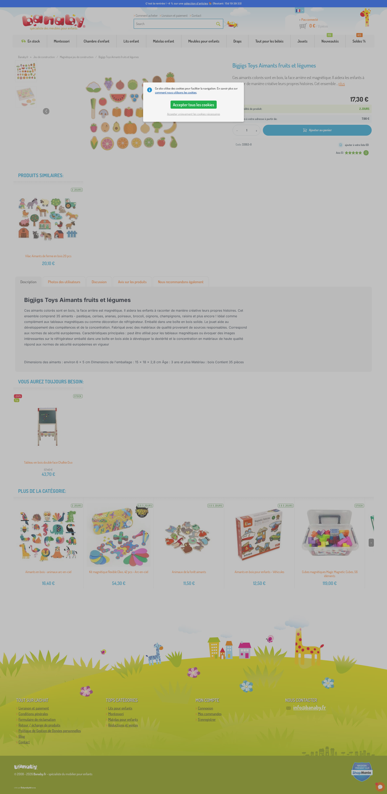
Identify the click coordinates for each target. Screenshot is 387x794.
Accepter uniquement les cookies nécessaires (193, 114)
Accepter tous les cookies (193, 104)
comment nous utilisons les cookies (176, 92)
